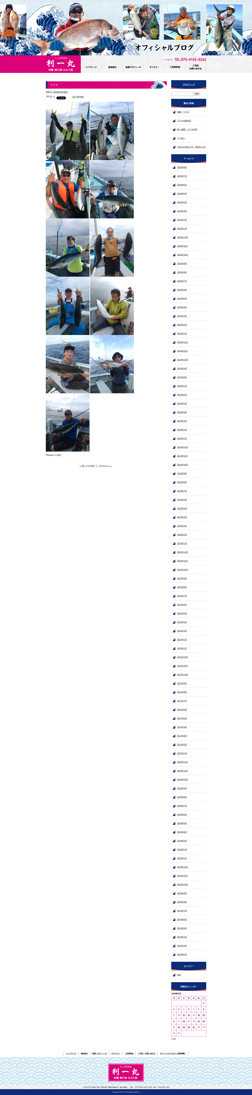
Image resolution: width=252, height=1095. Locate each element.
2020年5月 (182, 823)
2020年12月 (182, 762)
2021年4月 (182, 727)
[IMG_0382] (112, 333)
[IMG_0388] (68, 216)
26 (189, 1027)
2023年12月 (182, 447)
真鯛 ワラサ (183, 112)
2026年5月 (182, 193)
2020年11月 (182, 771)
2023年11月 (182, 456)
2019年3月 (182, 946)
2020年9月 (182, 788)
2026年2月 (182, 220)
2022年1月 (182, 648)
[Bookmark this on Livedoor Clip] (51, 97)
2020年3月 (182, 841)
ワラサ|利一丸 (168, 59)
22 (204, 1021)
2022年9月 (182, 578)
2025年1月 (182, 333)
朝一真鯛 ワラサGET (187, 129)
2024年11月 (182, 351)
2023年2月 (182, 535)
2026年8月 (182, 167)
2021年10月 (182, 674)
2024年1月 (182, 438)
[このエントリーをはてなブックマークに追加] (48, 97)
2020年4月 (182, 832)
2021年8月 (182, 692)
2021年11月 (182, 666)
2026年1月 (182, 228)
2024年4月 (182, 412)
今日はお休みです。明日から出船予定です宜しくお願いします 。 (191, 148)
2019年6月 (182, 919)
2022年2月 (182, 639)
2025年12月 (182, 237)
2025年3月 (182, 316)
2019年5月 (182, 928)
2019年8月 (182, 902)
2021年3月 (182, 736)
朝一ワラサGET (87, 466)
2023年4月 (182, 517)
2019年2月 (182, 954)
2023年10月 (182, 465)
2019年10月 (182, 884)
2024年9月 (182, 368)
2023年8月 (182, 482)
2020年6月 (182, 814)
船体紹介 (112, 67)
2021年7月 (182, 701)
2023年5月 (182, 508)
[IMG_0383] (68, 391)
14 (199, 1015)
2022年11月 (182, 561)
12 (189, 1015)
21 (199, 1021)
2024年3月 (182, 421)
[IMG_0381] (68, 333)
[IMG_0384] (112, 391)
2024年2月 (182, 430)
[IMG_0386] (68, 158)
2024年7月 (182, 386)
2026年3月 (182, 211)
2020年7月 (182, 806)
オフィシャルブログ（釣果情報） (173, 1053)
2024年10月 (182, 360)
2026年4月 (182, 202)
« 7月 (174, 1039)
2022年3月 (182, 631)
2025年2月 (182, 325)
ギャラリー (154, 67)
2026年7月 (182, 176)
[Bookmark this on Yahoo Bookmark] (54, 97)
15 (204, 1015)
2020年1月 (182, 858)
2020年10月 (182, 779)
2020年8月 (182, 797)
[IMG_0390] (68, 274)
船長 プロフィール (133, 67)
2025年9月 (182, 263)
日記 (179, 975)
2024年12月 (182, 342)
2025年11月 (182, 246)
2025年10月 (182, 255)
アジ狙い (181, 138)
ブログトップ (189, 84)
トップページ (91, 67)
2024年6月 (182, 395)
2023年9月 (182, 473)
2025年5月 (182, 298)
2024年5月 (182, 403)
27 (194, 1027)
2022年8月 (182, 587)
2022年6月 (182, 604)
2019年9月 (182, 893)
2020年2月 (182, 849)
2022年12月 (182, 552)
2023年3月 (182, 526)
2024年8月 (182, 377)
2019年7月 (182, 911)
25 (184, 1027)
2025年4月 (182, 307)
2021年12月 (182, 657)
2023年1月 (182, 543)
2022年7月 (182, 596)
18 (184, 1021)
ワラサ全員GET (184, 121)
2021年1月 (182, 753)
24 (179, 1027)
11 (184, 1015)
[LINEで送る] (78, 97)
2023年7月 (182, 491)
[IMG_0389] (112, 216)
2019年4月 (182, 937)
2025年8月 (182, 272)
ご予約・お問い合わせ (195, 67)
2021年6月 (182, 709)
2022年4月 (182, 622)
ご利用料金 (174, 67)
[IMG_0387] (112, 158)
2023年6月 (182, 500)
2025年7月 (182, 281)
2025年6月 (182, 290)
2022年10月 (182, 569)
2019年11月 (182, 876)
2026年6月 (182, 185)
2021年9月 (182, 683)
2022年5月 (182, 613)
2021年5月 (182, 718)
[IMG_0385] (68, 449)
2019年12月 (182, 867)
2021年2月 (182, 744)
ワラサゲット (105, 466)
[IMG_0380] (112, 274)
